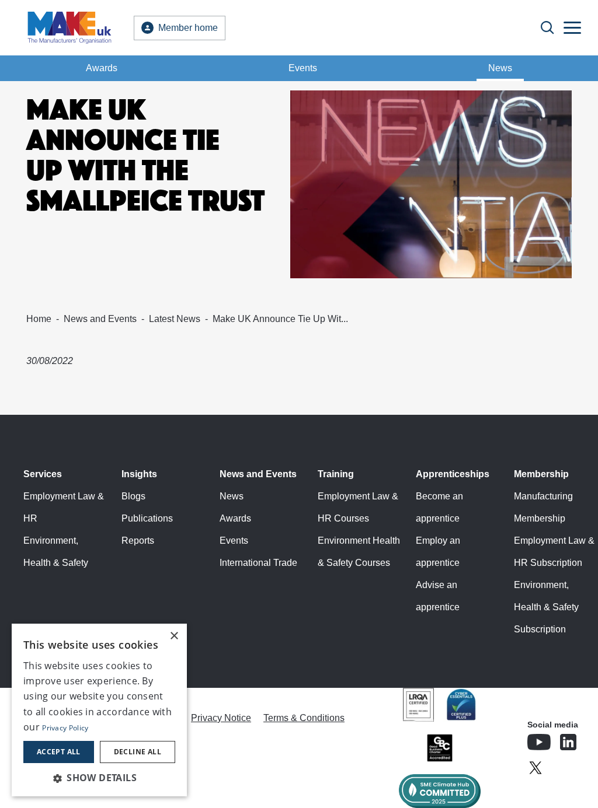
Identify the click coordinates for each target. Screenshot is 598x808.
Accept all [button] (59, 752)
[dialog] (99, 710)
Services (42, 474)
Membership (541, 474)
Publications (147, 518)
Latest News (174, 319)
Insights (139, 474)
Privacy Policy (65, 728)
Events (302, 68)
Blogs (133, 496)
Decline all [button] (137, 752)
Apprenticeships (452, 474)
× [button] (173, 636)
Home (38, 319)
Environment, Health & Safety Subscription (546, 607)
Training (336, 474)
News (500, 68)
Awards (101, 68)
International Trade (258, 563)
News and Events (100, 319)
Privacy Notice (221, 718)
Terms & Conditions (304, 718)
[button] (99, 778)
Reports (137, 540)
